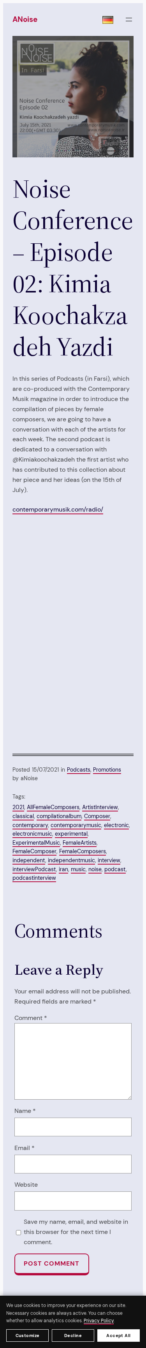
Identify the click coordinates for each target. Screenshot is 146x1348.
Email (24, 1148)
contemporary (30, 825)
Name (25, 1111)
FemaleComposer (34, 851)
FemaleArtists (80, 842)
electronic (116, 825)
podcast (115, 869)
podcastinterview (34, 877)
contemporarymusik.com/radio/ (57, 509)
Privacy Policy (99, 1321)
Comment (30, 1018)
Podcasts (78, 769)
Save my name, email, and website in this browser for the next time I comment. (76, 1232)
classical (23, 816)
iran (63, 869)
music (78, 869)
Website (26, 1184)
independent (28, 860)
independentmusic (71, 860)
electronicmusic (32, 833)
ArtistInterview (100, 807)
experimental (71, 833)
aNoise (24, 19)
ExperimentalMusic (36, 842)
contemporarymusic (76, 825)
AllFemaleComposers (53, 807)
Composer (97, 816)
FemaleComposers (82, 851)
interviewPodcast (34, 869)
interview (109, 860)
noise (95, 869)
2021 (18, 807)
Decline (73, 1335)
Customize (28, 1335)
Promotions (107, 769)
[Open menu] (129, 19)
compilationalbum (59, 816)
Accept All (118, 1335)
